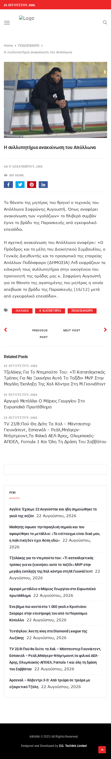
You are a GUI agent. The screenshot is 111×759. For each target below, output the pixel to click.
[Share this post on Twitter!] (20, 184)
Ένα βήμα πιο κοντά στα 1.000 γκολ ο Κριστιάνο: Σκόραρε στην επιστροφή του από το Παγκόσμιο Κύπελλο (48, 613)
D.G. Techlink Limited (73, 746)
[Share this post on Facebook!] (8, 184)
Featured (22, 311)
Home (8, 45)
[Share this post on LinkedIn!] (43, 184)
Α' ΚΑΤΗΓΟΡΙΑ (50, 311)
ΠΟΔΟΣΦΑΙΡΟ (28, 45)
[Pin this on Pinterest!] (31, 184)
